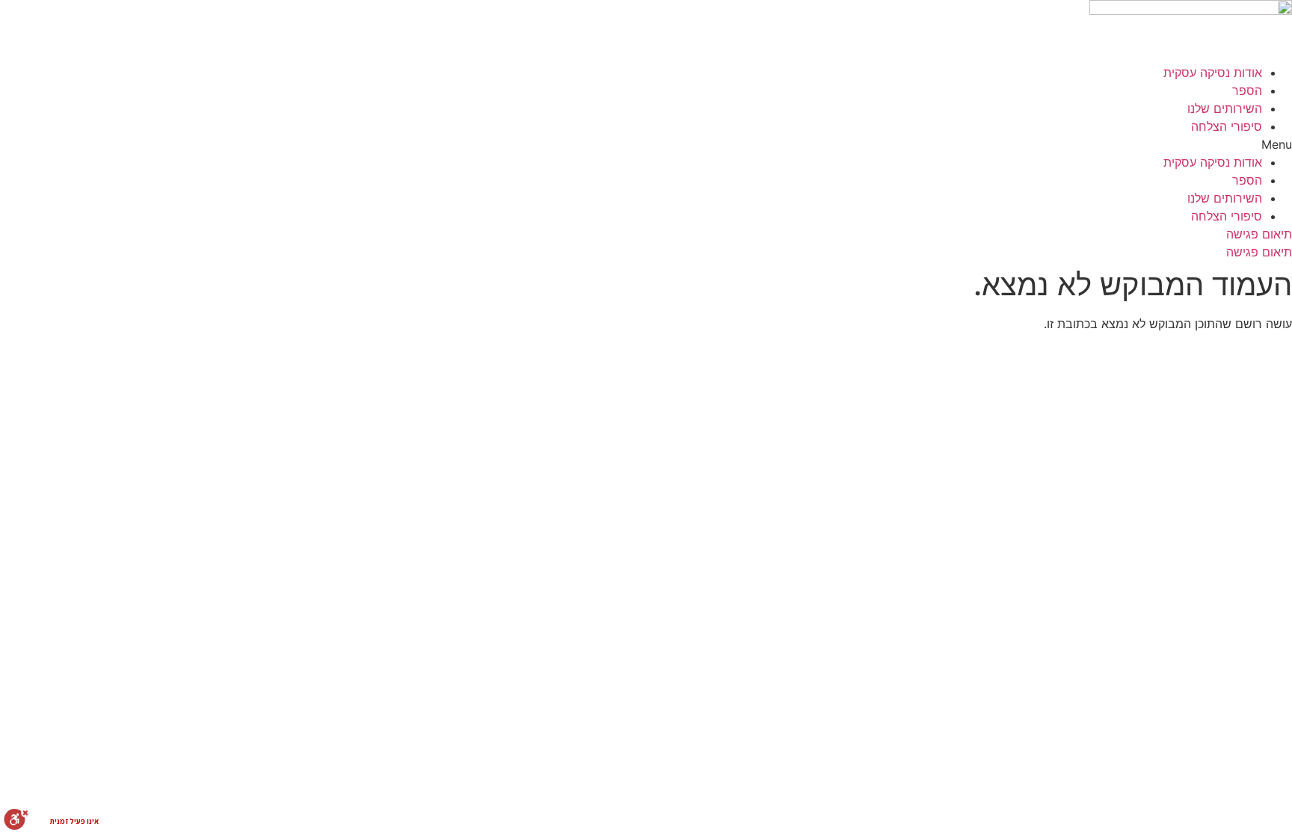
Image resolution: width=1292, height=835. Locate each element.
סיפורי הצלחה (1226, 126)
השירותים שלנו (1224, 108)
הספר (1247, 90)
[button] (646, 144)
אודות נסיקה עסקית (1212, 72)
